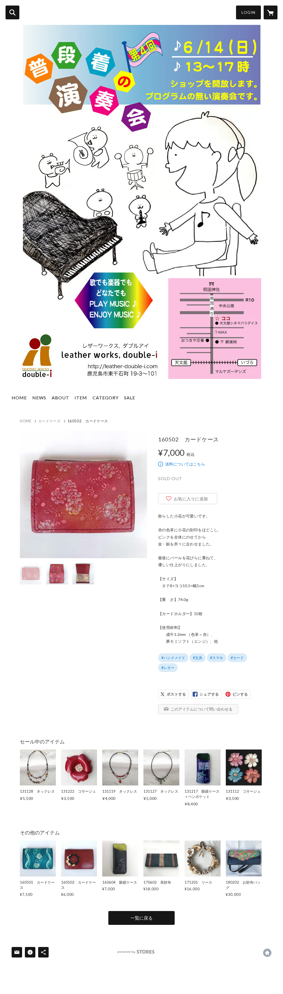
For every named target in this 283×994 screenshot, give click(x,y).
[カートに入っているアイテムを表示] (270, 12)
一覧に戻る (141, 917)
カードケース (49, 421)
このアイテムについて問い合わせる (201, 709)
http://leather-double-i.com (267, 953)
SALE (129, 397)
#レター (167, 667)
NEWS (39, 397)
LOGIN (248, 12)
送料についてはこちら (185, 464)
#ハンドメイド (173, 657)
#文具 (197, 657)
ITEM (81, 397)
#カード (237, 657)
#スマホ (216, 657)
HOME (19, 397)
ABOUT (60, 397)
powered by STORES (136, 952)
